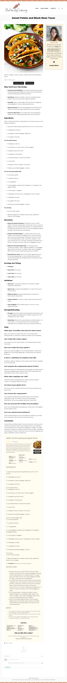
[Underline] (12, 663)
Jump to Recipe (18, 83)
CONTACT (22, 679)
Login (42, 656)
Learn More (54, 65)
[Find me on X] (54, 62)
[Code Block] (19, 663)
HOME (14, 679)
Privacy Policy (28, 679)
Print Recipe (29, 83)
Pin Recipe (37, 452)
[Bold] (9, 663)
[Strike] (13, 663)
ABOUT (17, 679)
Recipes (11, 75)
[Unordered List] (16, 663)
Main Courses (44, 8)
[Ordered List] (15, 663)
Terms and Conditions (50, 679)
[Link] (20, 663)
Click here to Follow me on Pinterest (24, 638)
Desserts (53, 8)
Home (36, 8)
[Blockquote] (18, 663)
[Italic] (10, 663)
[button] (58, 8)
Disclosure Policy (37, 679)
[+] (23, 662)
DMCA (43, 679)
